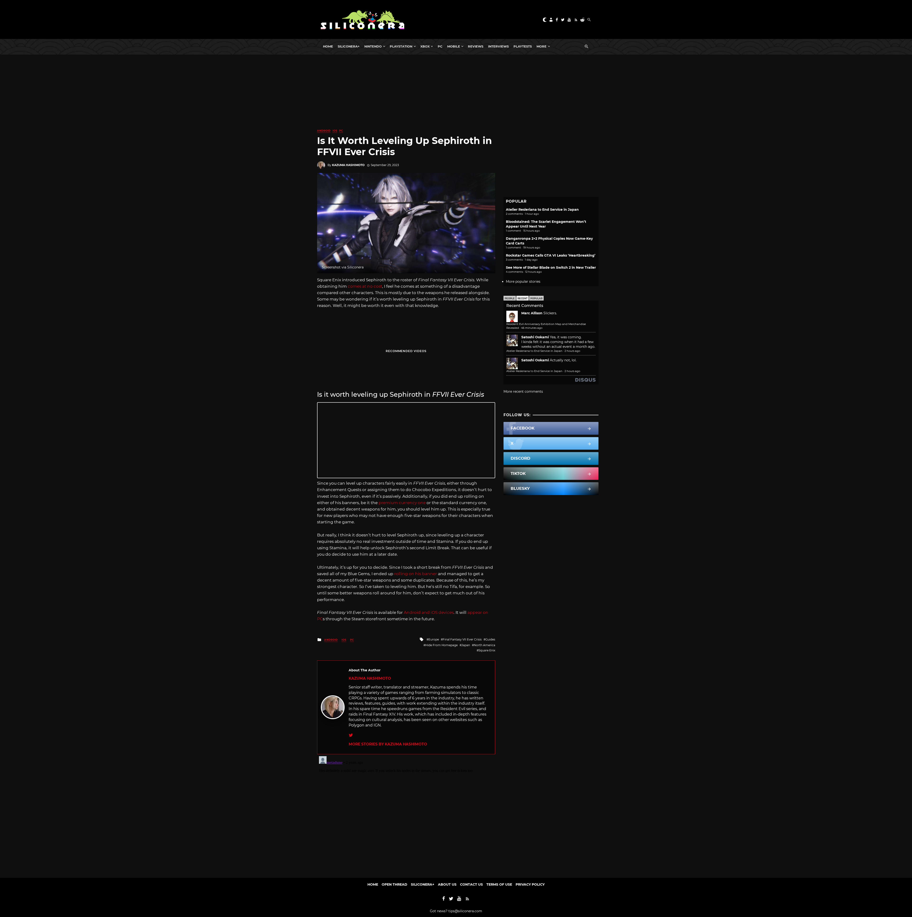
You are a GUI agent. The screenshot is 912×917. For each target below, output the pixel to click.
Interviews (498, 46)
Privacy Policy (530, 884)
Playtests (522, 46)
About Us (447, 884)
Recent (522, 298)
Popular (536, 298)
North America (484, 645)
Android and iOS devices (429, 612)
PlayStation (401, 46)
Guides (490, 639)
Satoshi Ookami (535, 337)
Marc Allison (531, 313)
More (541, 46)
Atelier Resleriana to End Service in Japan (542, 209)
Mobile (453, 46)
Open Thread (394, 884)
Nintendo (373, 46)
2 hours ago (572, 351)
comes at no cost (365, 286)
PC (440, 46)
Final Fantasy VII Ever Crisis (462, 639)
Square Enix (487, 650)
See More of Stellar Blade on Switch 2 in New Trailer (551, 267)
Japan (465, 645)
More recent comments (523, 391)
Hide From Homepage (441, 645)
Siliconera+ (349, 46)
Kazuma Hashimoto (348, 165)
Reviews (475, 46)
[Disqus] (406, 813)
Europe (433, 639)
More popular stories (523, 281)
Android (324, 130)
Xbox (425, 46)
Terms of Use (499, 884)
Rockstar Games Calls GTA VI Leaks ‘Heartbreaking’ (550, 255)
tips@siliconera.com (465, 911)
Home (328, 46)
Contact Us (471, 884)
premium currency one (402, 502)
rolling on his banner (415, 573)
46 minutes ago (531, 328)
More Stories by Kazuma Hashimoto (388, 744)
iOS (334, 130)
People (510, 298)
